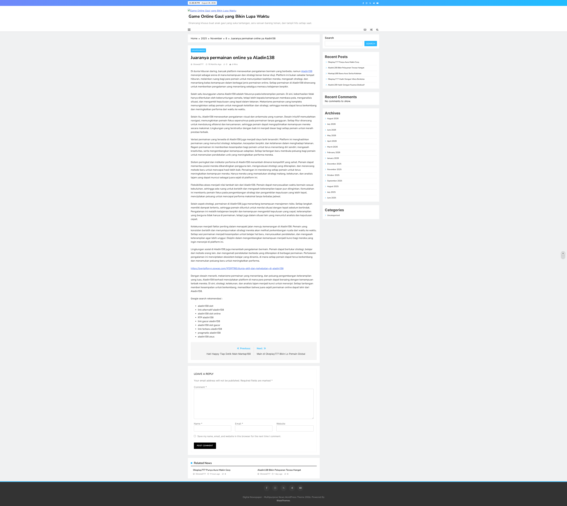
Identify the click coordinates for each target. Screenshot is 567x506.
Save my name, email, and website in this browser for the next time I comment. (239, 436)
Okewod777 (198, 64)
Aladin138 (306, 71)
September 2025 (334, 180)
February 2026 (333, 152)
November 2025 (334, 169)
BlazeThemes (283, 500)
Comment (200, 387)
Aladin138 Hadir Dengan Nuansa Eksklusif (346, 85)
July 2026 (331, 124)
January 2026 (333, 158)
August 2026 (333, 118)
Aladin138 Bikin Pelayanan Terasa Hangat (279, 470)
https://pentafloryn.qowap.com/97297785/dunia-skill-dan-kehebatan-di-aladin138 (237, 268)
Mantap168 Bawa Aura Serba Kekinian (344, 73)
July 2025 (331, 192)
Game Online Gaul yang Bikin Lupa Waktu (229, 16)
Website (280, 423)
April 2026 (332, 141)
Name (198, 423)
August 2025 (333, 186)
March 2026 (332, 147)
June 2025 (331, 197)
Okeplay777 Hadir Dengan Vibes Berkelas (346, 79)
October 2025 (333, 175)
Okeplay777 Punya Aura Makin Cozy (211, 470)
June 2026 (331, 130)
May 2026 (331, 135)
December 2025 (334, 164)
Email (239, 423)
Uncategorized (198, 50)
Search (329, 37)
